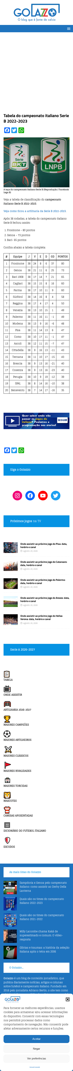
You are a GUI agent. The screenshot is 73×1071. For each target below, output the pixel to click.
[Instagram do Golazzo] (17, 495)
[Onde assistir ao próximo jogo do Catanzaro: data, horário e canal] (11, 569)
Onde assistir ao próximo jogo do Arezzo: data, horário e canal (44, 599)
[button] (67, 999)
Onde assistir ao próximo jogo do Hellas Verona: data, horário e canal (41, 617)
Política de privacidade (35, 1067)
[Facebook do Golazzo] (30, 495)
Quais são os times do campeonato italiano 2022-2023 (42, 901)
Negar (36, 1048)
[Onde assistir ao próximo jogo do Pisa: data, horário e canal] (11, 551)
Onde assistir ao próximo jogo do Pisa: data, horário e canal (43, 545)
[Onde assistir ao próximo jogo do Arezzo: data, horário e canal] (11, 605)
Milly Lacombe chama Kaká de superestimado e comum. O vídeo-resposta (41, 935)
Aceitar (36, 1038)
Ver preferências (36, 1058)
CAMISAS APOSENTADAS (18, 815)
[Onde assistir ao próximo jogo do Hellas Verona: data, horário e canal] (11, 623)
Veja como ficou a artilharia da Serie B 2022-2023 (35, 211)
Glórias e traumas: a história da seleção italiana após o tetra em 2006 (44, 949)
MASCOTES (10, 801)
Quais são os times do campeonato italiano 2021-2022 (42, 917)
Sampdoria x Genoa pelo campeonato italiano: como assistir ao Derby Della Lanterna (43, 887)
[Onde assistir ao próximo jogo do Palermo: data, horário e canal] (11, 587)
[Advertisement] (36, 74)
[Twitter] (55, 495)
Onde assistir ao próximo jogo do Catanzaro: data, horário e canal (43, 563)
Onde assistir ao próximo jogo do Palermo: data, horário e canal (42, 581)
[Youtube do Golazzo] (43, 495)
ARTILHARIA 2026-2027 (17, 709)
